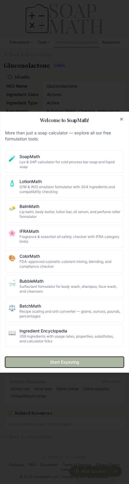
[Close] (121, 119)
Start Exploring (64, 362)
